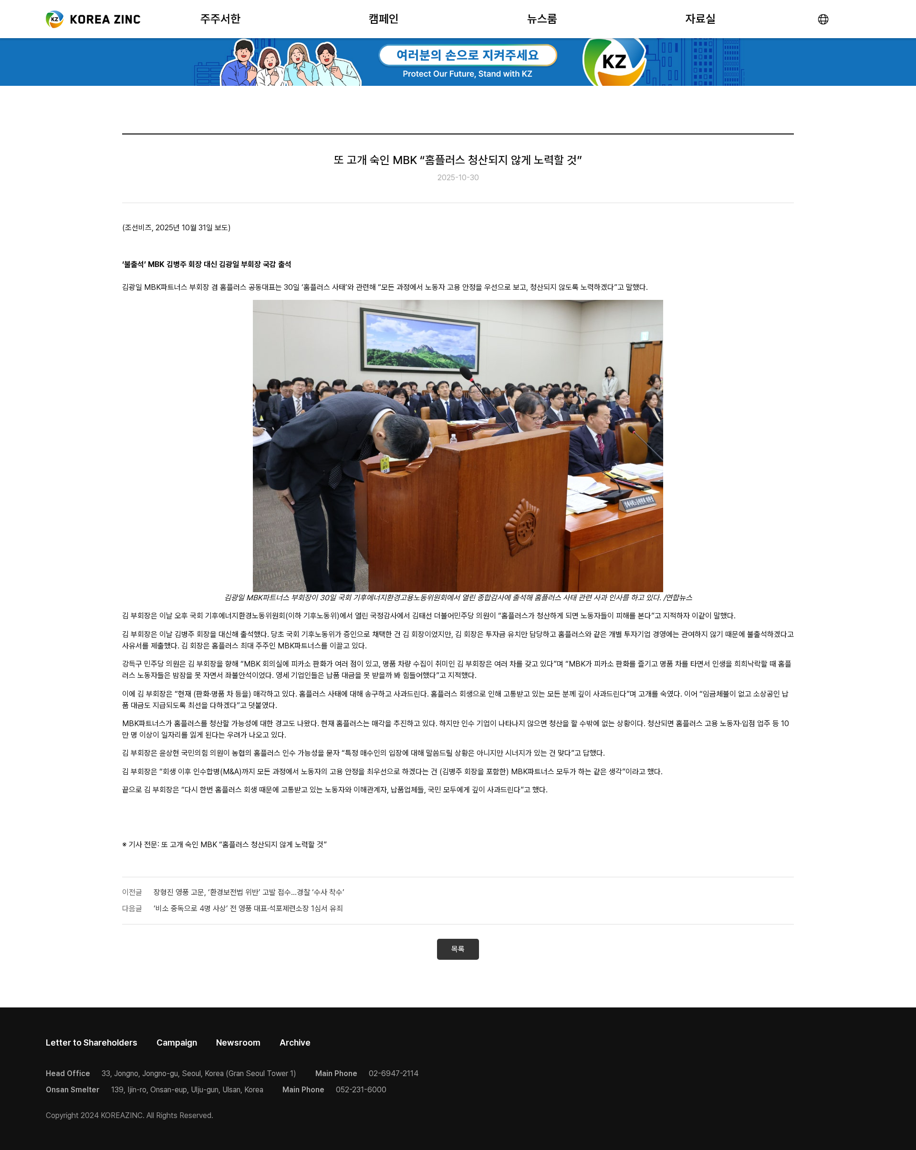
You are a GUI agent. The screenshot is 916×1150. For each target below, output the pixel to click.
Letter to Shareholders (91, 1042)
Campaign (176, 1042)
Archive (295, 1042)
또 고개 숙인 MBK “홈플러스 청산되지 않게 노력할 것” (244, 844)
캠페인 (384, 19)
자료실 (701, 19)
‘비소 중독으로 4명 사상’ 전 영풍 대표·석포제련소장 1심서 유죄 (248, 908)
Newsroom (238, 1042)
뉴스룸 (542, 19)
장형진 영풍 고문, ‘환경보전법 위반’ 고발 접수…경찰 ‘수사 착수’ (249, 892)
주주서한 (220, 19)
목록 (458, 949)
